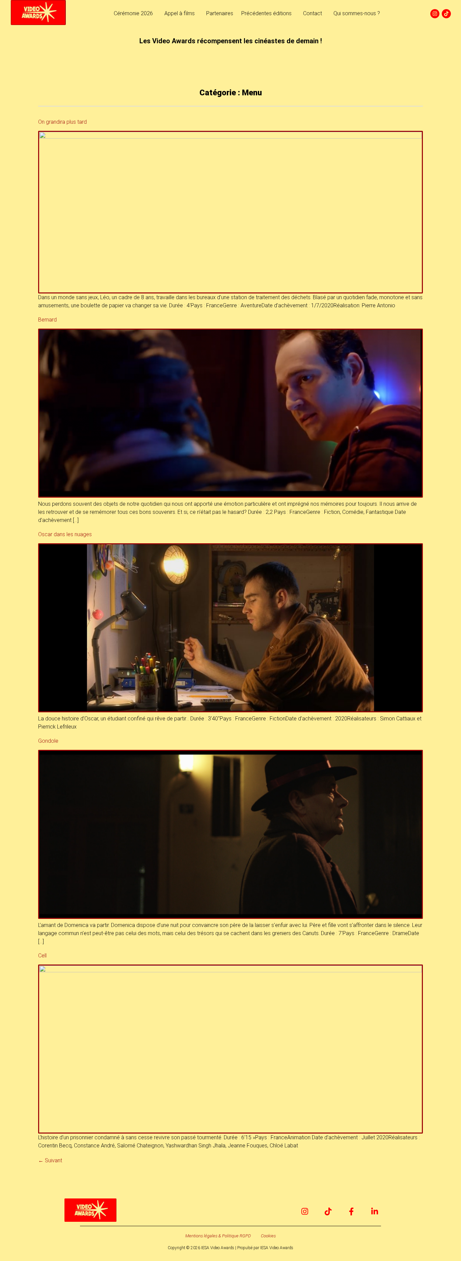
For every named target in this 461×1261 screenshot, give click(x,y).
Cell (42, 955)
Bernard (47, 319)
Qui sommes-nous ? (356, 13)
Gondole (48, 741)
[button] (135, 13)
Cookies (268, 1236)
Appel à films (179, 13)
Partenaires (219, 13)
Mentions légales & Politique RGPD (218, 1236)
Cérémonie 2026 (133, 13)
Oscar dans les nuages (65, 534)
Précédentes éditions (266, 13)
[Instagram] (434, 13)
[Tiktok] (446, 13)
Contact (312, 13)
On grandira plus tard (62, 122)
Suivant (50, 1160)
